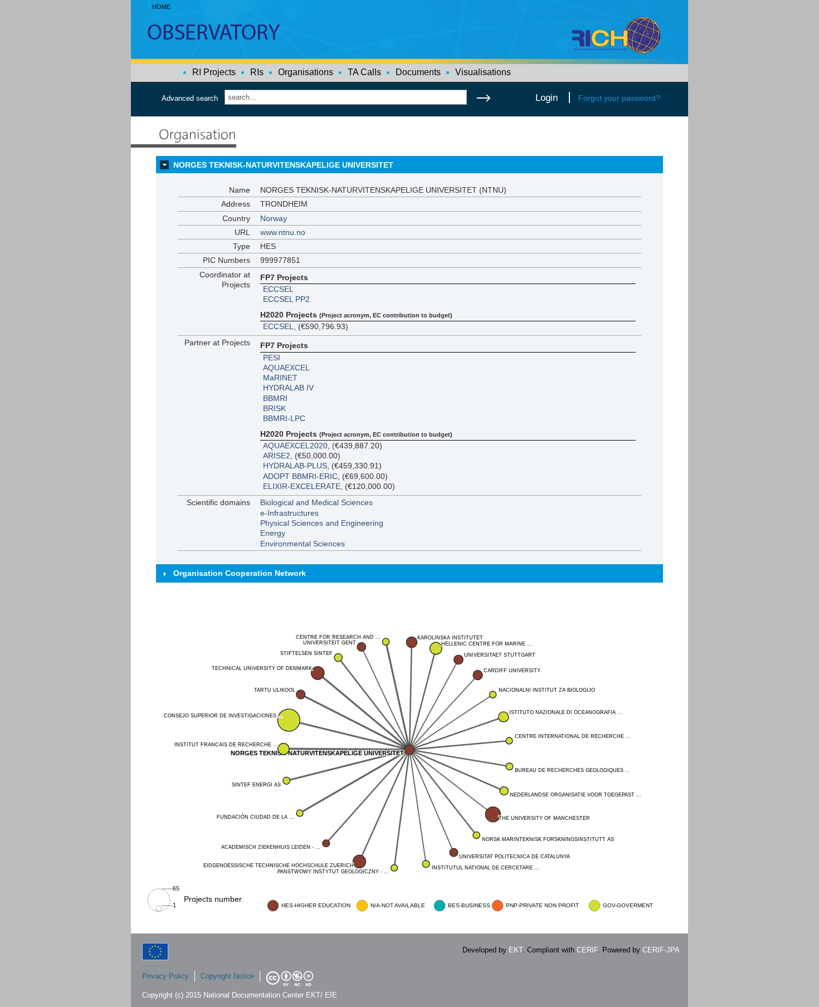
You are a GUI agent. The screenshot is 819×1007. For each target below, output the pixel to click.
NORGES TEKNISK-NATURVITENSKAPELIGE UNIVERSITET (283, 164)
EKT (516, 950)
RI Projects (214, 72)
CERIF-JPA (661, 950)
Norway (273, 218)
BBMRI (275, 398)
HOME (161, 6)
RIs (257, 72)
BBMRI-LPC (284, 418)
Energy (272, 533)
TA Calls (364, 72)
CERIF (587, 950)
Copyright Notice (227, 976)
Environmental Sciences (302, 543)
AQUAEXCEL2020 (295, 445)
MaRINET (280, 377)
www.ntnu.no (282, 232)
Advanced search (190, 98)
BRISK (274, 408)
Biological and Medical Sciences (316, 502)
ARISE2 (276, 455)
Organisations (305, 72)
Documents (418, 72)
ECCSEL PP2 (286, 299)
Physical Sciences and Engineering (321, 523)
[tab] (409, 165)
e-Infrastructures (289, 513)
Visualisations (483, 72)
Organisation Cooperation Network (239, 573)
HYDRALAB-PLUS (295, 465)
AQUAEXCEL (286, 367)
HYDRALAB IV (288, 387)
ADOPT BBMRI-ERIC (300, 476)
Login (546, 97)
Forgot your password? (619, 98)
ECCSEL (278, 289)
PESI (271, 357)
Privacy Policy (165, 976)
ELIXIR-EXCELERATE (301, 486)
